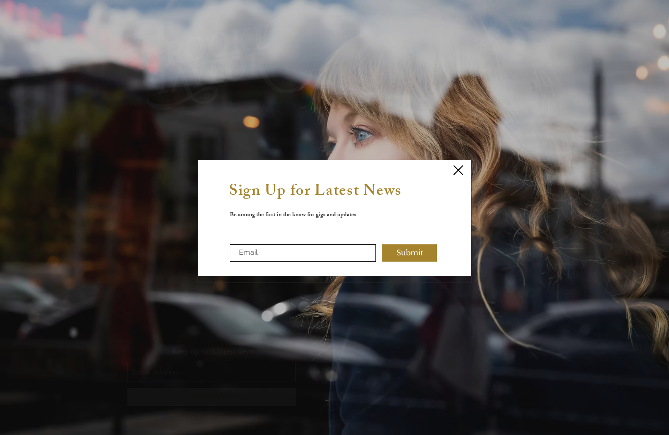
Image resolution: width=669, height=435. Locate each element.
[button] (458, 170)
